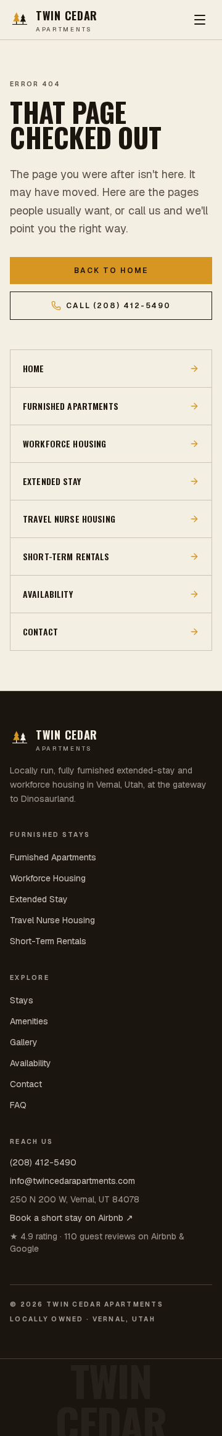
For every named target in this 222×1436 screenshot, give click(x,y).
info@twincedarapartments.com (72, 1180)
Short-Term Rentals (48, 941)
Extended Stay (39, 899)
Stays (21, 1000)
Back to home (110, 270)
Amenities (29, 1021)
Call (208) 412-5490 (118, 306)
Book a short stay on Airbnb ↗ (71, 1217)
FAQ (18, 1105)
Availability (30, 1063)
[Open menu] (199, 19)
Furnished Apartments (53, 857)
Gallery (24, 1042)
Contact (26, 1084)
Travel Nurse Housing (52, 920)
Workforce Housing (48, 878)
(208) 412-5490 (43, 1162)
